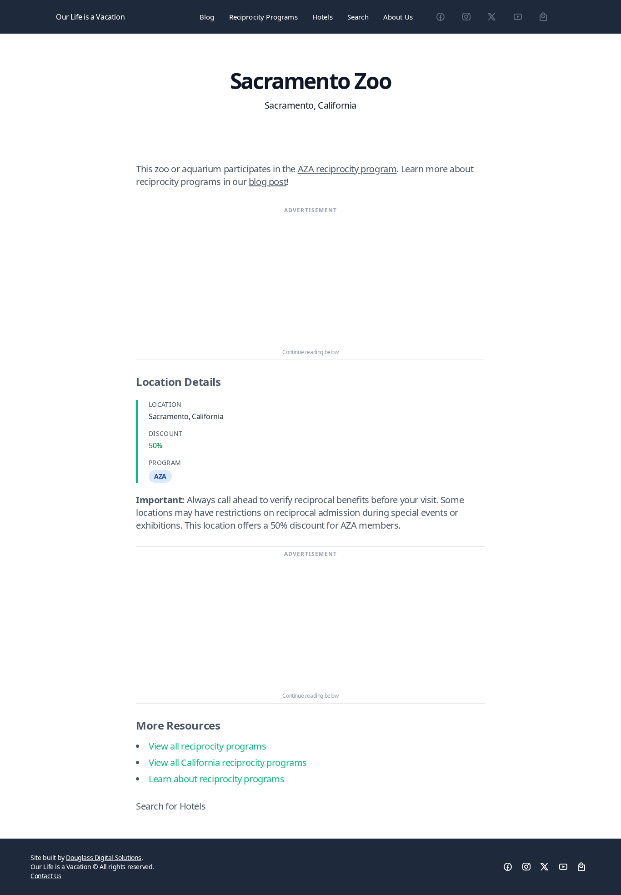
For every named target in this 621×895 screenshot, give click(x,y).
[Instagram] (466, 17)
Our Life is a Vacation (90, 17)
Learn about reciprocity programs (216, 779)
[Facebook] (440, 17)
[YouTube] (517, 17)
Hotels (322, 16)
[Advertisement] (310, 281)
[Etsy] (543, 17)
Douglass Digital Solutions (103, 857)
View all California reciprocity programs (228, 762)
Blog (207, 16)
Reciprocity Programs (263, 16)
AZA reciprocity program (347, 169)
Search (358, 16)
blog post (267, 181)
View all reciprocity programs (207, 746)
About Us (398, 16)
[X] (491, 17)
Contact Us (45, 875)
